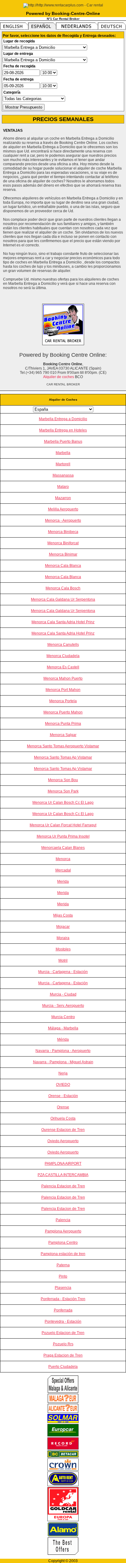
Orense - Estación (63, 1096)
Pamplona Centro (63, 1242)
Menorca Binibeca (63, 532)
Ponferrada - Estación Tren (63, 1299)
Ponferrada (63, 1310)
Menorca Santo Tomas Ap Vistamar (63, 757)
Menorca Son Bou (63, 780)
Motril (63, 960)
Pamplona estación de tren (63, 1254)
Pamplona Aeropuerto (63, 1231)
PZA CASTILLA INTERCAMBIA (63, 1175)
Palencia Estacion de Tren (63, 1186)
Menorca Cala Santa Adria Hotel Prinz (62, 622)
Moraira (63, 938)
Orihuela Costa (63, 1118)
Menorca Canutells (63, 644)
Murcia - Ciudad (63, 994)
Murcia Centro (63, 1017)
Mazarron (63, 498)
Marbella (63, 453)
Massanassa (63, 475)
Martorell (63, 464)
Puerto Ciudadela (63, 1366)
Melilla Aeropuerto (63, 509)
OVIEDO (63, 1084)
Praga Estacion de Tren (63, 1355)
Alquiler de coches (58, 377)
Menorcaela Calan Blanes (63, 848)
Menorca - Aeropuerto (63, 520)
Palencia (63, 1220)
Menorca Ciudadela (63, 656)
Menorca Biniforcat (63, 543)
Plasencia (63, 1288)
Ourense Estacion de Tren (63, 1130)
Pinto (63, 1276)
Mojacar (63, 927)
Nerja (63, 1073)
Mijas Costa (63, 915)
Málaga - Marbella (63, 1028)
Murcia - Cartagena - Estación (63, 972)
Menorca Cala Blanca (63, 565)
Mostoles (63, 949)
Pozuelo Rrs (63, 1344)
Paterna (63, 1265)
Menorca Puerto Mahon (63, 712)
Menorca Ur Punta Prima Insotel (63, 836)
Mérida (63, 1039)
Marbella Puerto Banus (63, 441)
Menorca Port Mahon (63, 690)
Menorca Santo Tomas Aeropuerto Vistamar (63, 746)
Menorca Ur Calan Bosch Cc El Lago (63, 802)
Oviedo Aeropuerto (63, 1141)
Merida (63, 881)
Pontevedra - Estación (63, 1321)
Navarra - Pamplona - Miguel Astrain (63, 1062)
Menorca (63, 859)
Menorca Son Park (63, 791)
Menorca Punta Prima (63, 723)
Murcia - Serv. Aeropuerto (63, 1005)
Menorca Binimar (63, 554)
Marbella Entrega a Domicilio (63, 419)
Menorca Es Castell (63, 667)
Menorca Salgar (63, 735)
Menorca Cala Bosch (63, 588)
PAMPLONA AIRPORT (63, 1163)
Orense (63, 1107)
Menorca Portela (63, 701)
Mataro (63, 487)
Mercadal (63, 870)
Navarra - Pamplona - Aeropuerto (63, 1051)
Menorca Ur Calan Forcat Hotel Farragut (63, 825)
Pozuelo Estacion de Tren (63, 1333)
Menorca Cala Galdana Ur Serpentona (63, 599)
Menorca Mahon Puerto (63, 678)
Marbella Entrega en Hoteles (63, 430)
